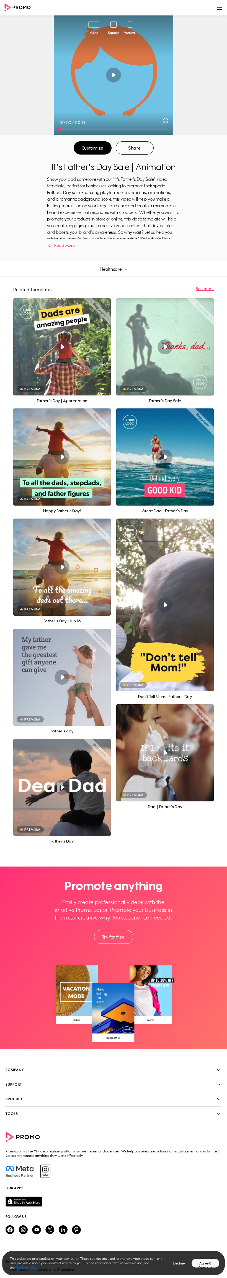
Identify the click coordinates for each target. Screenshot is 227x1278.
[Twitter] (49, 1230)
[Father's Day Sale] (165, 346)
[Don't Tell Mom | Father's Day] (165, 605)
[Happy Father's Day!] (62, 457)
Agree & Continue (205, 1264)
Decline (179, 1263)
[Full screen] (165, 120)
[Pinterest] (76, 1230)
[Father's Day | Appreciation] (62, 346)
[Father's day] (62, 677)
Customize (92, 148)
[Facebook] (19, 1171)
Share (134, 148)
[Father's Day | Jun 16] (62, 567)
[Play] (113, 75)
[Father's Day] (62, 787)
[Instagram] (45, 1171)
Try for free (113, 937)
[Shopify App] (113, 1202)
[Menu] (219, 7)
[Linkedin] (63, 1230)
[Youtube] (36, 1230)
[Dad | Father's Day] (165, 752)
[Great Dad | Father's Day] (165, 457)
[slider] (59, 129)
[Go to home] (19, 8)
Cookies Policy (27, 1267)
